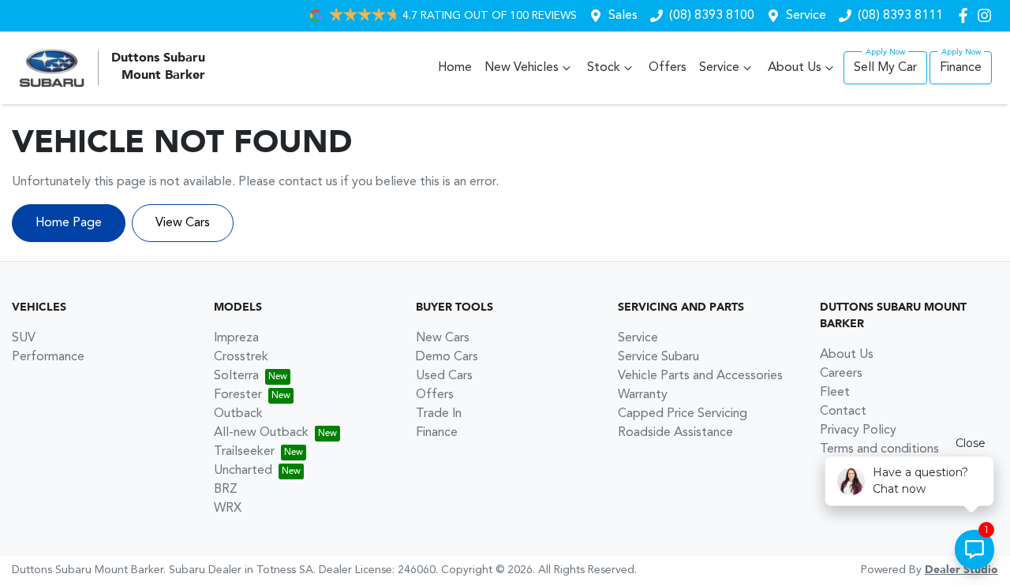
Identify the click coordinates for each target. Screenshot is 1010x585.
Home (455, 67)
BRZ (226, 489)
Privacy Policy (858, 430)
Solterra (236, 376)
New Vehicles (521, 67)
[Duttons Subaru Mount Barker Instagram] (987, 15)
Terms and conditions (879, 449)
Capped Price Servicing (682, 414)
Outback (238, 414)
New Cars (442, 338)
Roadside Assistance (675, 433)
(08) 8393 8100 (711, 15)
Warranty (643, 395)
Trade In (439, 414)
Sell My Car (885, 67)
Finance (961, 67)
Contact (843, 411)
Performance (48, 357)
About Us (794, 67)
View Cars (182, 223)
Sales (623, 15)
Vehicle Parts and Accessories (700, 376)
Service (806, 15)
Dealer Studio (961, 570)
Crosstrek (241, 357)
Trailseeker (244, 451)
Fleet (835, 392)
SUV (24, 338)
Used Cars (444, 376)
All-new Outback (261, 433)
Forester (238, 395)
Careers (841, 373)
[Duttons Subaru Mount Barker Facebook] (966, 15)
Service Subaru (658, 357)
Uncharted (243, 470)
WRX (227, 508)
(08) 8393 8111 (900, 15)
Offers (667, 67)
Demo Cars (447, 357)
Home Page (69, 223)
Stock (603, 67)
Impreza (236, 338)
